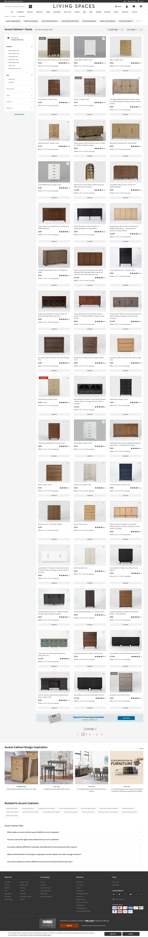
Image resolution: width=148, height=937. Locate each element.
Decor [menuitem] (91, 12)
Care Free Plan (79, 882)
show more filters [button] (19, 114)
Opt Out (113, 934)
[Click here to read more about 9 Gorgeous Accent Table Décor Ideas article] (56, 767)
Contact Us (7, 885)
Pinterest (113, 894)
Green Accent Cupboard (12, 812)
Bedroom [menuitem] (30, 12)
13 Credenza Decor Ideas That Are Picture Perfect (91, 790)
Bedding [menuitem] (98, 12)
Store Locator (115, 882)
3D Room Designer (80, 899)
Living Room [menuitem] (20, 12)
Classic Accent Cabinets (28, 808)
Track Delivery (8, 896)
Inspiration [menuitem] (125, 12)
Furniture (7, 16)
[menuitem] (141, 6)
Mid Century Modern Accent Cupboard (108, 812)
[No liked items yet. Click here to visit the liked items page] (134, 6)
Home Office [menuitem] (56, 12)
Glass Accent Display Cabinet (88, 808)
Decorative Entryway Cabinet (129, 812)
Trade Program (80, 891)
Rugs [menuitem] (84, 12)
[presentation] (115, 29)
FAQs (6, 891)
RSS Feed (142, 894)
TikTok (136, 894)
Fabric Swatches (80, 905)
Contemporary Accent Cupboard (46, 808)
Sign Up (69, 925)
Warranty (22, 891)
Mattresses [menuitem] (39, 12)
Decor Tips (56, 786)
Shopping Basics (21, 786)
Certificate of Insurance (25, 896)
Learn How (55, 66)
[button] (64, 63)
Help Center (7, 882)
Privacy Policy (46, 935)
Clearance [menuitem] (134, 12)
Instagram (125, 894)
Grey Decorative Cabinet (88, 812)
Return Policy (23, 893)
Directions (7, 888)
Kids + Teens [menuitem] (67, 12)
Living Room (13, 16)
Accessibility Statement (46, 896)
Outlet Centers (44, 893)
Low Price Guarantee (45, 891)
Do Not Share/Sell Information (83, 911)
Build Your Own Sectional (82, 902)
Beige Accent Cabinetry (12, 815)
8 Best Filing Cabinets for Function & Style (21, 789)
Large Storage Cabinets (12, 808)
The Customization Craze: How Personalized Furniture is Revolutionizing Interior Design (127, 790)
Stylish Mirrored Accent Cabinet (30, 812)
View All (141, 748)
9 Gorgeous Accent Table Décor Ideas (56, 789)
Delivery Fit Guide (24, 882)
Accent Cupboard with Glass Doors (68, 808)
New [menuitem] (12, 12)
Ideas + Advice (79, 885)
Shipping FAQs (8, 893)
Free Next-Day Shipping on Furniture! (19, 1)
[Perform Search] (30, 6)
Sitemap (22, 899)
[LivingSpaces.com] (74, 6)
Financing (22, 888)
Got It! (131, 934)
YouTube (130, 894)
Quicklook (54, 70)
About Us (43, 882)
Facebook (119, 894)
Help (125, 1)
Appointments (115, 885)
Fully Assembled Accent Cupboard (51, 812)
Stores (141, 1)
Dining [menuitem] (48, 12)
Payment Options (24, 885)
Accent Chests (21, 16)
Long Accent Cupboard (127, 808)
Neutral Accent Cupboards (71, 812)
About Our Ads (79, 896)
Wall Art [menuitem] (116, 12)
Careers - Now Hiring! (46, 888)
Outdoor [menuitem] (77, 12)
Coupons (78, 888)
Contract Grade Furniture (82, 893)
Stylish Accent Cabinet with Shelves (109, 808)
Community (43, 885)
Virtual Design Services (81, 908)
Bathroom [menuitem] (107, 12)
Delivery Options (132, 1)
